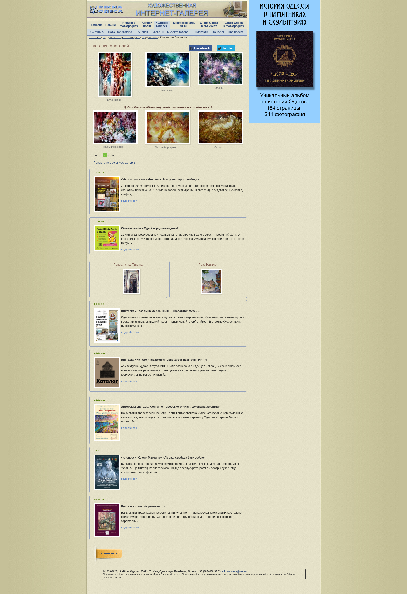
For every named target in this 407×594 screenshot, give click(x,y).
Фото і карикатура (120, 32)
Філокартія (201, 32)
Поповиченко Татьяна (128, 264)
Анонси (143, 32)
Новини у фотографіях (129, 24)
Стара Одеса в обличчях (209, 24)
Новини (110, 25)
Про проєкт (235, 32)
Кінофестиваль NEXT (184, 24)
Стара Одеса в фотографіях (233, 24)
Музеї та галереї (178, 32)
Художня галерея (162, 24)
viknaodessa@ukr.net (234, 571)
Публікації (157, 32)
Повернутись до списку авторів (114, 162)
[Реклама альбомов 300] (284, 122)
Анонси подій (147, 24)
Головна (96, 25)
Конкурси (218, 32)
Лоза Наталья (208, 264)
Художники (97, 32)
